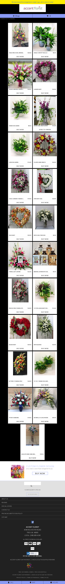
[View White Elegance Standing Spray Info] (45, 327)
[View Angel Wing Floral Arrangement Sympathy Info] (20, 35)
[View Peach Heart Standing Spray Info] (20, 217)
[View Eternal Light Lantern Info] (20, 256)
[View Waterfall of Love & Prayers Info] (45, 399)
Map (33, 582)
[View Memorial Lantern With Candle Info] (45, 254)
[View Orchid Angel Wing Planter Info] (45, 110)
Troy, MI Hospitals (40, 572)
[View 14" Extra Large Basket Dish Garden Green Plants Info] (45, 290)
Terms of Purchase (33, 577)
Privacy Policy (21, 577)
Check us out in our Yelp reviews (43, 560)
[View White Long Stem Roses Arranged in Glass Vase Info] (45, 217)
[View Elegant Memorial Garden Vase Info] (20, 74)
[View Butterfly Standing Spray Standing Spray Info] (20, 363)
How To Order (45, 130)
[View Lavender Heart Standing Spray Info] (45, 71)
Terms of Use (44, 577)
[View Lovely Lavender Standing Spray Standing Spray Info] (20, 181)
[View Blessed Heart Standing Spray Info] (20, 327)
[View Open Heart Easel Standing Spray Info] (45, 181)
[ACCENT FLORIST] (32, 11)
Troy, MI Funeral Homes (26, 572)
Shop (17, 16)
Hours (55, 582)
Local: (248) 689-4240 (32, 535)
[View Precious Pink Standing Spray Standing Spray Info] (20, 290)
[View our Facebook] (32, 523)
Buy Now (20, 57)
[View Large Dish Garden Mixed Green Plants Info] (20, 144)
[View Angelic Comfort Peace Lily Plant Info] (45, 37)
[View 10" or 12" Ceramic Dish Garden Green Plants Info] (45, 363)
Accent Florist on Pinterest (20, 560)
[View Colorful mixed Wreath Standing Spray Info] (45, 144)
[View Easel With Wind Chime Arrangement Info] (32, 435)
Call (11, 582)
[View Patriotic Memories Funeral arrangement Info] (20, 400)
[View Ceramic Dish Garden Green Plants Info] (20, 108)
